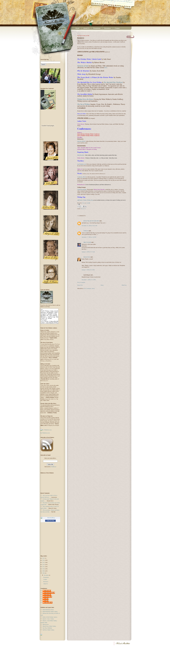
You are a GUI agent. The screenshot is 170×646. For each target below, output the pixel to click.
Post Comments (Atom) (89, 288)
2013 (43, 562)
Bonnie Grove (87, 257)
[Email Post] (102, 204)
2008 (43, 573)
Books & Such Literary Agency (50, 617)
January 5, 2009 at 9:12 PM (88, 270)
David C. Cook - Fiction (48, 619)
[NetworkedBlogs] (50, 518)
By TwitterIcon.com (45, 433)
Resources (107, 28)
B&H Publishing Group (48, 609)
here (105, 67)
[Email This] (78, 206)
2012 (43, 564)
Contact (117, 28)
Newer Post (80, 285)
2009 (43, 571)
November (46, 575)
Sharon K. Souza (48, 602)
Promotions (96, 28)
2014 (43, 560)
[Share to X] (82, 206)
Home (77, 28)
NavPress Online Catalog (48, 630)
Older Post (124, 285)
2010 (43, 569)
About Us (86, 28)
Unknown (86, 231)
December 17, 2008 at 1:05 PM (89, 237)
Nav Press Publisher (47, 628)
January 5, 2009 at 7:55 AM (88, 252)
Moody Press (46, 624)
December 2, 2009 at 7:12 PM (89, 279)
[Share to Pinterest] (86, 206)
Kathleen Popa (48, 594)
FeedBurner (53, 466)
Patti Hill (47, 598)
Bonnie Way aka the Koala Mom (91, 221)
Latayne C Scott (48, 596)
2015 (43, 558)
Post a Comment (81, 282)
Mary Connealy (87, 242)
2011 (43, 566)
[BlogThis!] (80, 206)
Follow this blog (50, 520)
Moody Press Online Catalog (49, 626)
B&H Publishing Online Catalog (50, 611)
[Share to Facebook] (84, 206)
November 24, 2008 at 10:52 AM (89, 225)
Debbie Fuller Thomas (50, 592)
